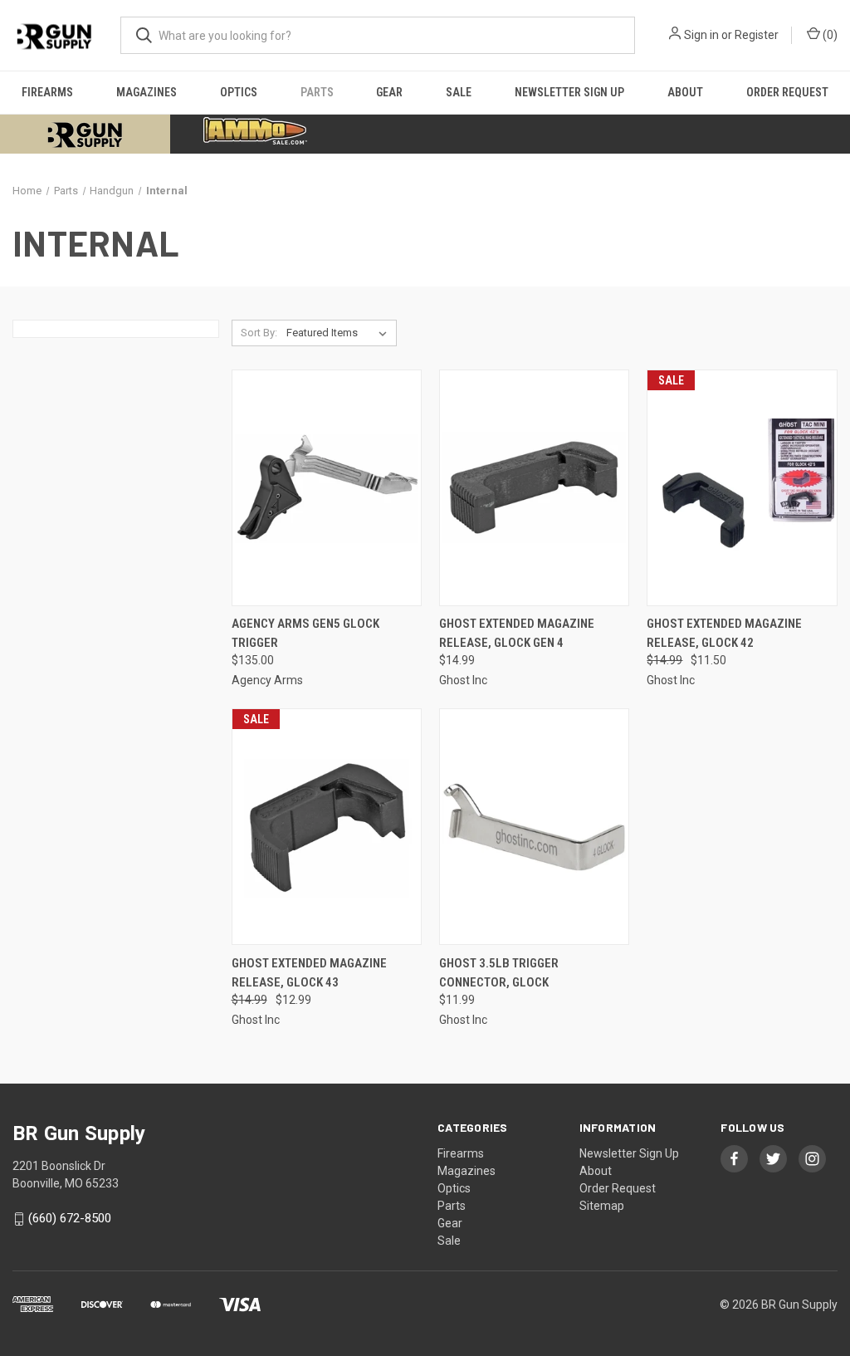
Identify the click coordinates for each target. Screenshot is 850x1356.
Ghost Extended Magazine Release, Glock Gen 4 (516, 633)
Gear (389, 92)
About (685, 92)
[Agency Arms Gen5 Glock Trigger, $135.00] (326, 488)
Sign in (701, 35)
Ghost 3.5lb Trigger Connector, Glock (499, 973)
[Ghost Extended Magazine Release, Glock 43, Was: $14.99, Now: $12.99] (326, 827)
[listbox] (340, 333)
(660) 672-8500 (69, 1219)
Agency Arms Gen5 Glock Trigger (305, 633)
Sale (458, 92)
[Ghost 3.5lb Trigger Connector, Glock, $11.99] (534, 827)
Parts (317, 92)
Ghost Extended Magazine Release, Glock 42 (724, 633)
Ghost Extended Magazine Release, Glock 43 (309, 973)
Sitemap (601, 1205)
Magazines (146, 92)
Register (757, 35)
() (829, 35)
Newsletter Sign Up (569, 92)
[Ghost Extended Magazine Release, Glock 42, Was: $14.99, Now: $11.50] (741, 488)
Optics (238, 92)
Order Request (787, 92)
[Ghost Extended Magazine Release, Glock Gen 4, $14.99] (534, 488)
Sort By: (259, 332)
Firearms (47, 92)
